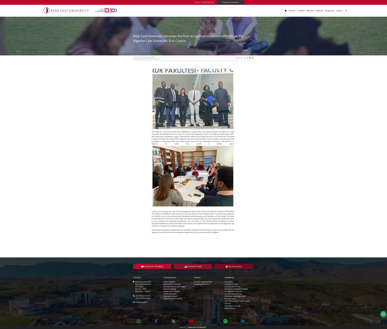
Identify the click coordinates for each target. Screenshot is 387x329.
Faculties (229, 282)
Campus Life (329, 11)
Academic (301, 11)
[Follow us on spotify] (225, 321)
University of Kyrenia (172, 284)
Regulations (230, 308)
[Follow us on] (173, 321)
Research (310, 11)
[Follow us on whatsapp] (139, 321)
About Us (291, 11)
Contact (339, 11)
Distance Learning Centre (235, 296)
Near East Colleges (171, 291)
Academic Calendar (233, 306)
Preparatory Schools (233, 291)
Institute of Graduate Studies (236, 289)
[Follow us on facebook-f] (156, 321)
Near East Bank (170, 294)
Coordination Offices (233, 294)
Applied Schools (231, 284)
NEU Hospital (169, 282)
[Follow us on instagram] (208, 321)
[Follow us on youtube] (191, 321)
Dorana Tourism (170, 296)
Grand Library (230, 299)
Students (319, 11)
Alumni (197, 2)
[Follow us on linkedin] (243, 321)
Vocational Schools (232, 287)
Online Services (208, 2)
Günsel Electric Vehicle (173, 299)
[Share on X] (244, 58)
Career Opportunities (203, 282)
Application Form (202, 284)
